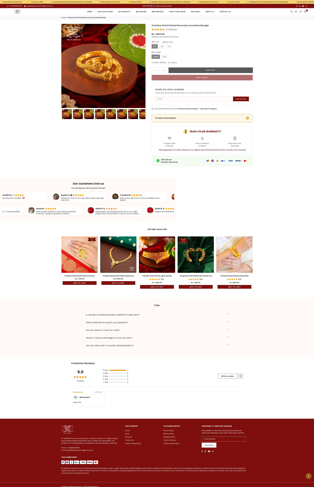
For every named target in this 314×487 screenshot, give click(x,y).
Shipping (155, 37)
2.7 (169, 46)
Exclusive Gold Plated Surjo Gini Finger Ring (207, 276)
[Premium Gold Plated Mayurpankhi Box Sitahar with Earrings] (246, 254)
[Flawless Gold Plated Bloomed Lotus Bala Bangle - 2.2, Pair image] (89, 114)
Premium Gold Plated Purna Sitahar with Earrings (130, 276)
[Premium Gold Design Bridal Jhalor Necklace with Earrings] (169, 254)
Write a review (227, 376)
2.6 (162, 46)
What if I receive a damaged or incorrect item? (109, 337)
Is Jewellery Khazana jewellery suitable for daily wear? (113, 314)
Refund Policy (168, 434)
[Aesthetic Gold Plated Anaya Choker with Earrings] (91, 254)
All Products (124, 12)
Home (89, 12)
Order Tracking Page (133, 443)
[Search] (291, 11)
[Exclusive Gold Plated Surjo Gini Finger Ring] (208, 254)
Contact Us (225, 12)
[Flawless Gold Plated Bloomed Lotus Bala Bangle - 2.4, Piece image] (100, 114)
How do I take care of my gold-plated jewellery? (110, 345)
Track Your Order (177, 12)
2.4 (154, 46)
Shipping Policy (169, 437)
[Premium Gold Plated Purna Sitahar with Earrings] (130, 254)
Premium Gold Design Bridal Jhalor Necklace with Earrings (169, 276)
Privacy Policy (168, 430)
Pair (164, 57)
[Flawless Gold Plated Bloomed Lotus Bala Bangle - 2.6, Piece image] (122, 114)
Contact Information (171, 443)
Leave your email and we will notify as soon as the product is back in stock (185, 93)
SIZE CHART (195, 12)
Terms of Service (169, 440)
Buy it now (202, 77)
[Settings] (296, 11)
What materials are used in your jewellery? (107, 322)
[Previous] (65, 66)
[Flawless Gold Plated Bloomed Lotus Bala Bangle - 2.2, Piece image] (78, 114)
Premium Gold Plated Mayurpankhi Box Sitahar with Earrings (246, 276)
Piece (155, 57)
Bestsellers (141, 12)
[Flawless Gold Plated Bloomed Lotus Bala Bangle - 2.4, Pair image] (111, 114)
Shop (127, 434)
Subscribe (209, 445)
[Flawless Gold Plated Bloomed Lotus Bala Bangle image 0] (67, 114)
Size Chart (169, 42)
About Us (210, 12)
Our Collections (105, 12)
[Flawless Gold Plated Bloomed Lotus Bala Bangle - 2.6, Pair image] (133, 114)
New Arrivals (158, 12)
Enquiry (173, 62)
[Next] (142, 66)
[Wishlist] (300, 11)
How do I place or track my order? (103, 330)
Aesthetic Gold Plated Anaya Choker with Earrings (91, 276)
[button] (305, 11)
